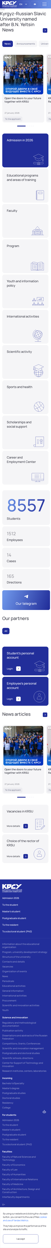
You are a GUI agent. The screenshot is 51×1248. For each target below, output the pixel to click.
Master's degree (10, 1088)
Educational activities (13, 985)
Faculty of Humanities (14, 1174)
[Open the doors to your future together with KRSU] (23, 88)
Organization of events (14, 971)
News (5, 976)
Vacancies (7, 966)
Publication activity (12, 1030)
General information (13, 990)
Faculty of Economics (13, 1164)
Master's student (11, 1129)
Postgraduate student (14, 1134)
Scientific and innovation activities (20, 1005)
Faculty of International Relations (20, 1179)
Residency (7, 1102)
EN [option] (20, 4)
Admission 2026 (10, 1120)
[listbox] (23, 4)
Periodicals (8, 981)
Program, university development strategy (24, 952)
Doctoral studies (11, 1098)
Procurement (9, 1000)
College (6, 1107)
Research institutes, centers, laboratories (24, 1070)
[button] (21, 797)
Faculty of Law (9, 1169)
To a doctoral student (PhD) (17, 1144)
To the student (10, 1124)
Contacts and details (13, 961)
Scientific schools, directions (17, 1058)
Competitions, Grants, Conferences (21, 1043)
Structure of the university (16, 956)
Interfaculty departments (15, 1197)
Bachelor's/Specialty (13, 1083)
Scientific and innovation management (23, 1048)
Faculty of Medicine (12, 1184)
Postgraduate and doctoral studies (21, 1053)
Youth (5, 1010)
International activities (14, 995)
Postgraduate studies (14, 1093)
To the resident (10, 1139)
